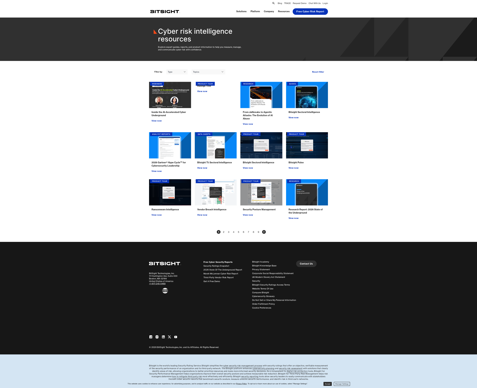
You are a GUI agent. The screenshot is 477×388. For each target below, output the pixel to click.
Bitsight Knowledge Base (264, 265)
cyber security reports (187, 379)
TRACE (287, 3)
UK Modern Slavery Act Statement (268, 277)
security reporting (249, 376)
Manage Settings (342, 384)
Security (256, 281)
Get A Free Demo (211, 281)
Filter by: (158, 72)
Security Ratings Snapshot (216, 266)
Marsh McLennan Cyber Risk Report (220, 273)
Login (325, 3)
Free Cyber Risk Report (310, 11)
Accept (327, 384)
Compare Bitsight (260, 292)
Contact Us (306, 263)
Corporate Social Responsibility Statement (273, 273)
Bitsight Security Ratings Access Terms (271, 285)
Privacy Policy (241, 384)
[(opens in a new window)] (165, 291)
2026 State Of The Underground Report (222, 269)
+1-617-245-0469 (157, 283)
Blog (280, 3)
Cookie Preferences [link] (261, 308)
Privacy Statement (261, 269)
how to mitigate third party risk (187, 376)
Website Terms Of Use (262, 288)
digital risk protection (297, 371)
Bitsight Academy (260, 262)
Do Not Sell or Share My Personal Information (274, 300)
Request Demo (300, 3)
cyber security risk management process (242, 365)
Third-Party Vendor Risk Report (218, 277)
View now (157, 121)
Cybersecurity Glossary (263, 296)
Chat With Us (315, 3)
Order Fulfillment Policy (263, 304)
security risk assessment (291, 368)
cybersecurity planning (263, 368)
